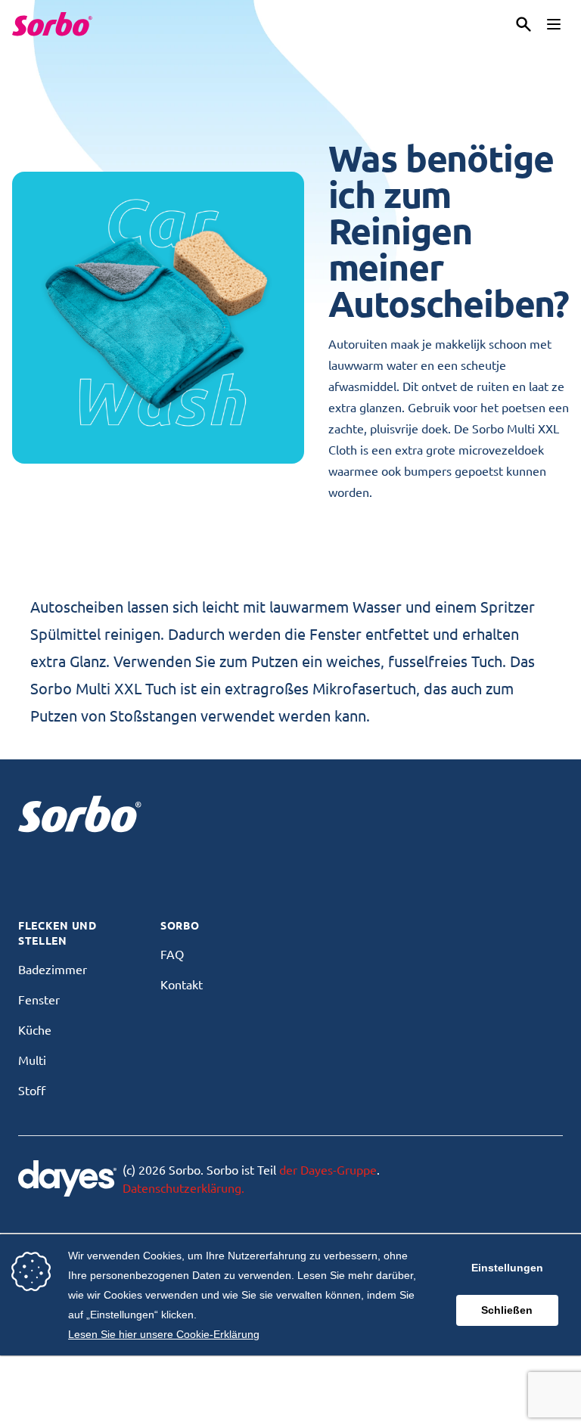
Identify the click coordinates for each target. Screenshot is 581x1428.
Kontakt (181, 984)
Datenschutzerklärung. (183, 1187)
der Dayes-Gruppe (328, 1169)
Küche (34, 1029)
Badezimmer (52, 968)
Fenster (39, 999)
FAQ (172, 953)
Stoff (31, 1089)
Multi (32, 1059)
